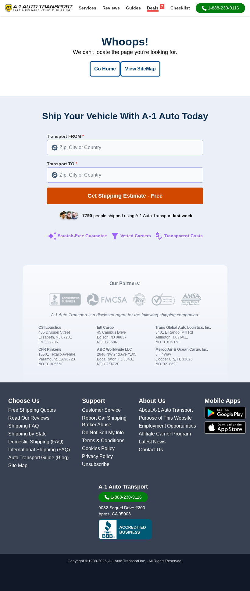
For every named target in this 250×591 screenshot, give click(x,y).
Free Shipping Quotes (32, 410)
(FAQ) (57, 441)
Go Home (105, 68)
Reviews (111, 7)
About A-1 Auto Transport (166, 410)
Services (87, 7)
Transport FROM (65, 136)
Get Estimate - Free (125, 196)
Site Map (17, 465)
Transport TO (62, 163)
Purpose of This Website (165, 418)
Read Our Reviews (28, 418)
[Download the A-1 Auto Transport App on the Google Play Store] (225, 413)
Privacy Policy (97, 456)
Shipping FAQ (23, 425)
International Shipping (32, 449)
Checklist (180, 7)
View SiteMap (140, 68)
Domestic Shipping (29, 441)
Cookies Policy (98, 448)
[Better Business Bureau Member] (125, 529)
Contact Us (151, 449)
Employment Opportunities (167, 425)
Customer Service (101, 410)
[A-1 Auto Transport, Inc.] (39, 7)
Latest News (152, 441)
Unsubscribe (95, 464)
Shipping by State (27, 433)
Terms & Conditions (103, 440)
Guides (133, 7)
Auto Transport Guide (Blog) (38, 457)
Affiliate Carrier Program (165, 433)
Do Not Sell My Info (103, 432)
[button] (220, 8)
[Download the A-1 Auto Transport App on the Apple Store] (225, 427)
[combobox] (125, 147)
